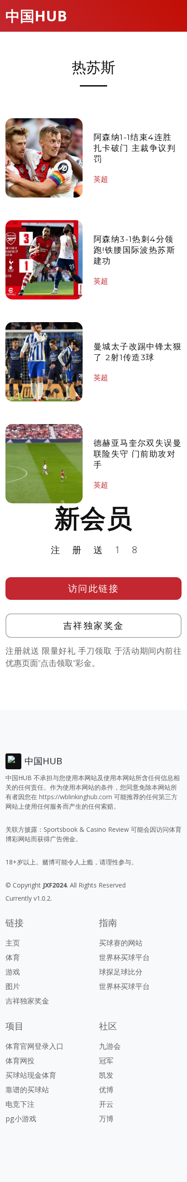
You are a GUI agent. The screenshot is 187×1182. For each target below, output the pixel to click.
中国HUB (36, 15)
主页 (12, 943)
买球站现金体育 (30, 1075)
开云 (106, 1104)
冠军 (106, 1061)
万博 (106, 1119)
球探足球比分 (121, 972)
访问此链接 (93, 588)
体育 (12, 957)
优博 (106, 1090)
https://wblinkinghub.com (75, 796)
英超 (101, 179)
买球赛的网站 (121, 943)
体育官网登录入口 (34, 1046)
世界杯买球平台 (124, 957)
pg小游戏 (20, 1119)
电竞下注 (19, 1104)
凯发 (106, 1075)
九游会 (110, 1046)
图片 (12, 986)
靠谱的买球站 (27, 1090)
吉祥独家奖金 (93, 625)
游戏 (12, 972)
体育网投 (19, 1061)
